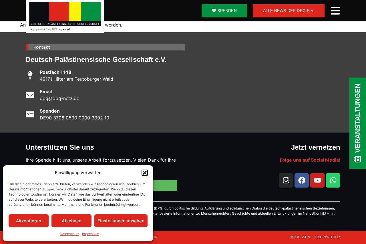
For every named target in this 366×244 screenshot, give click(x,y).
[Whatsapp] (333, 180)
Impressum (90, 234)
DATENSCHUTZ (327, 237)
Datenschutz (69, 234)
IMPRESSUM (300, 237)
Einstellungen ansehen (121, 220)
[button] (145, 173)
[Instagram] (286, 180)
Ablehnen (71, 220)
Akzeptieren (28, 220)
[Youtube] (317, 180)
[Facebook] (302, 180)
